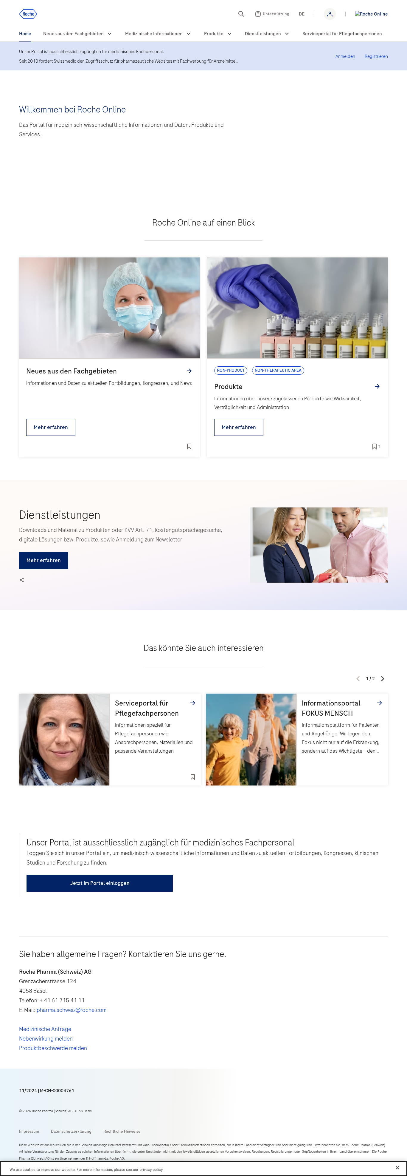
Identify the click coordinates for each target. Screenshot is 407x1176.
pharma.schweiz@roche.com (71, 1010)
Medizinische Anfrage (45, 1029)
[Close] (397, 1167)
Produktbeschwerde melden (53, 1048)
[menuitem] (25, 34)
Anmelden (345, 56)
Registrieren (376, 56)
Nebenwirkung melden (46, 1039)
